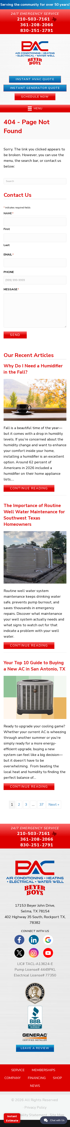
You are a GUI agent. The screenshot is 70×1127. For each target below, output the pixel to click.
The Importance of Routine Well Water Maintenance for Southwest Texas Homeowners (34, 515)
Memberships (43, 1070)
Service (18, 1070)
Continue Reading (32, 488)
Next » (53, 804)
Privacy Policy (35, 1107)
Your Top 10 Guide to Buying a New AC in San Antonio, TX (34, 666)
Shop (57, 1078)
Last (7, 245)
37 (41, 804)
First (7, 229)
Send (15, 335)
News (35, 1086)
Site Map (57, 1115)
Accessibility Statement (27, 1115)
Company (12, 1078)
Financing (37, 1078)
